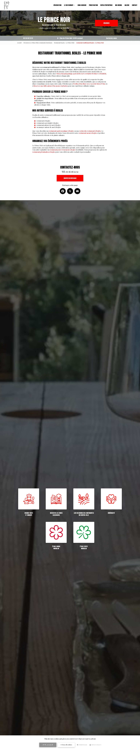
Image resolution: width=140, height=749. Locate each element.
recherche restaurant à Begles (90, 131)
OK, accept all (48, 745)
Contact (134, 5)
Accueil (19, 43)
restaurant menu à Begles (88, 133)
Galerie (127, 5)
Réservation (57, 5)
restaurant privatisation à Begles (43, 152)
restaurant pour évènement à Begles (63, 150)
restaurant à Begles (43, 121)
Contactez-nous (111, 38)
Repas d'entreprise (106, 5)
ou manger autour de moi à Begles (48, 127)
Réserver (106, 23)
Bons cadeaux (82, 5)
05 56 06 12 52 (28, 38)
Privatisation (93, 5)
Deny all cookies (67, 745)
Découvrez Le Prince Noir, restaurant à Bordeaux (37, 43)
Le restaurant (68, 5)
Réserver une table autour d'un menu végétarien (51, 86)
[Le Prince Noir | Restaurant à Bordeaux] (6, 5)
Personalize (82, 745)
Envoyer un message (70, 178)
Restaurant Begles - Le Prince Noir (64, 43)
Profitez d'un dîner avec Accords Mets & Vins (89, 84)
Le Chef (62, 96)
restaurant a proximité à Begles (47, 123)
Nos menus (118, 5)
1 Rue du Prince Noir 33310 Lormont (71, 38)
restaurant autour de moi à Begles (48, 125)
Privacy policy (96, 745)
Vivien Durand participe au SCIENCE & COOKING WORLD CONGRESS (81, 74)
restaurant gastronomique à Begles (61, 131)
